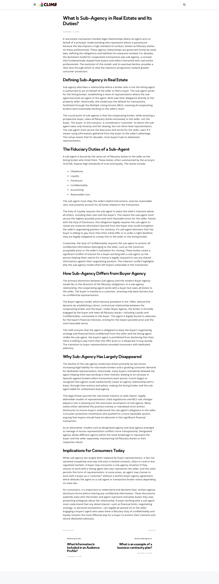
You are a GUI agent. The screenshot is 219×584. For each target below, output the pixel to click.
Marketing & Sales (74, 539)
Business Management (143, 539)
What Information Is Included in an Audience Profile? (83, 547)
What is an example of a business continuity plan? (134, 545)
